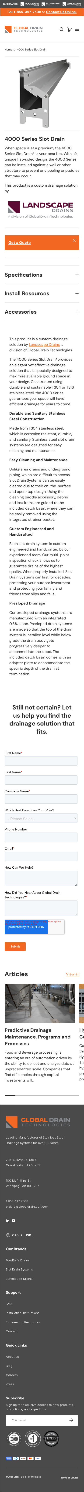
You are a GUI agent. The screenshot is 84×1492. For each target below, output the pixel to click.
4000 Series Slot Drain (31, 49)
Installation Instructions (22, 1313)
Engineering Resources (23, 1322)
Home (8, 49)
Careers (12, 1375)
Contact (12, 1331)
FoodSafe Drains (18, 1260)
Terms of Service (69, 1477)
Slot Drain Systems (19, 1269)
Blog (9, 1366)
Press (10, 1384)
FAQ (9, 1304)
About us (12, 1356)
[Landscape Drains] (40, 200)
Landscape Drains (44, 344)
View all (72, 974)
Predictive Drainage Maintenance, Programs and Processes (38, 1037)
